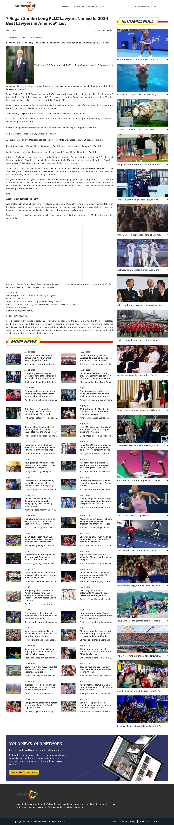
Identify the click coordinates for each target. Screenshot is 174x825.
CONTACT (101, 6)
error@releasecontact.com (19, 327)
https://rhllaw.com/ (24, 310)
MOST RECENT (78, 6)
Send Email (17, 298)
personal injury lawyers (46, 86)
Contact (156, 821)
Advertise (144, 821)
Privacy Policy (129, 821)
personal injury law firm (34, 204)
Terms (115, 821)
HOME (65, 6)
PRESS (91, 6)
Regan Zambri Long (84, 65)
